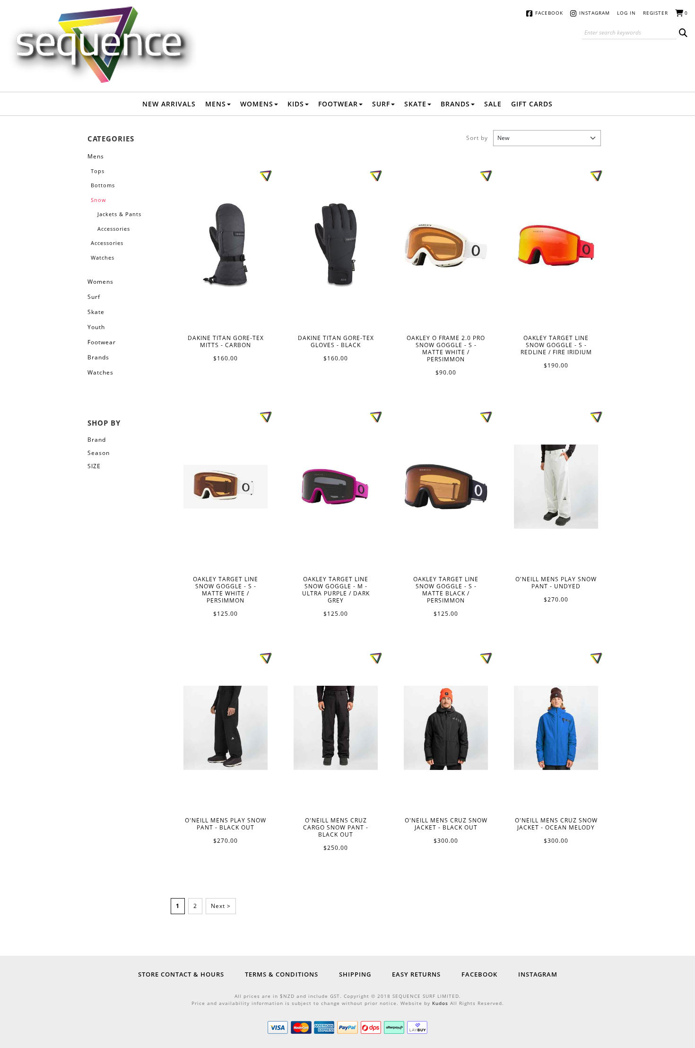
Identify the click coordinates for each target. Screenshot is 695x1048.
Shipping (355, 974)
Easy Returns (416, 974)
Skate (415, 103)
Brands (455, 103)
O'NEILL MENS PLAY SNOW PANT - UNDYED (556, 487)
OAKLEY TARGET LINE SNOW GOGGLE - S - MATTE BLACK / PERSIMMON (446, 487)
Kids (295, 103)
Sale (493, 103)
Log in (626, 12)
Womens (256, 103)
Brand (96, 440)
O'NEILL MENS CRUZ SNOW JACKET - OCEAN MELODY (556, 728)
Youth (96, 327)
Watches (102, 257)
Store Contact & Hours (181, 974)
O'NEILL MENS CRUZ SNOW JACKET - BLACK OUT (446, 728)
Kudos (440, 1003)
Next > (221, 906)
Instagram (594, 12)
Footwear (338, 103)
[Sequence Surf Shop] (101, 44)
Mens (215, 103)
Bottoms (103, 185)
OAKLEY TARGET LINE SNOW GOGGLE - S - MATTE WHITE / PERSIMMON (225, 486)
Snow (98, 199)
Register (655, 12)
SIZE (94, 466)
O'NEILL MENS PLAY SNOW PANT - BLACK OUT (225, 728)
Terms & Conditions (281, 974)
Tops (97, 171)
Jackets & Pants (119, 214)
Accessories (113, 228)
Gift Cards (532, 103)
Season (98, 453)
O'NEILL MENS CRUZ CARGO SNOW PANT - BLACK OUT (336, 728)
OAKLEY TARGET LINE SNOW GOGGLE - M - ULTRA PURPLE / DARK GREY (336, 487)
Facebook (549, 12)
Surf (381, 103)
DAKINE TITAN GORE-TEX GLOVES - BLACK (336, 246)
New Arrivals (169, 103)
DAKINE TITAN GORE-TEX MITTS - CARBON (225, 245)
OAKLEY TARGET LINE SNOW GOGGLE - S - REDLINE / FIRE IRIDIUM (556, 245)
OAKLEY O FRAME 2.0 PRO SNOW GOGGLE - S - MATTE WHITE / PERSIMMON (446, 245)
